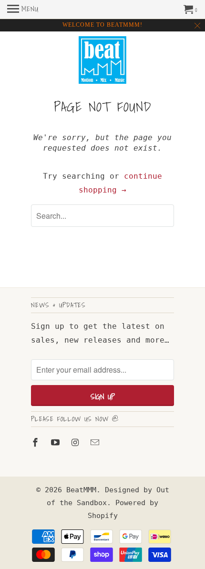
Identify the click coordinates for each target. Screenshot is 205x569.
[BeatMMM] (102, 61)
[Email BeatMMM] (96, 442)
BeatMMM (81, 490)
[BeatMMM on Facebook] (36, 442)
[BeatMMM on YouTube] (56, 442)
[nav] (23, 9)
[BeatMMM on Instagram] (76, 442)
